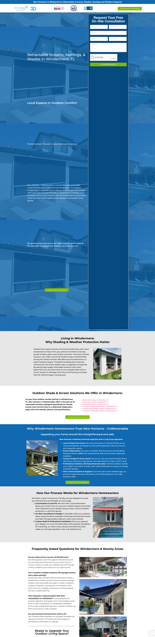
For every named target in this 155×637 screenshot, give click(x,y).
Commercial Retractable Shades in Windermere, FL (99, 408)
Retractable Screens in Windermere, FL (95, 404)
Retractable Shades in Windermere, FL (95, 402)
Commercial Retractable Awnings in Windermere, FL (100, 411)
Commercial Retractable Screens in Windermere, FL (99, 406)
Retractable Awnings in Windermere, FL (95, 400)
